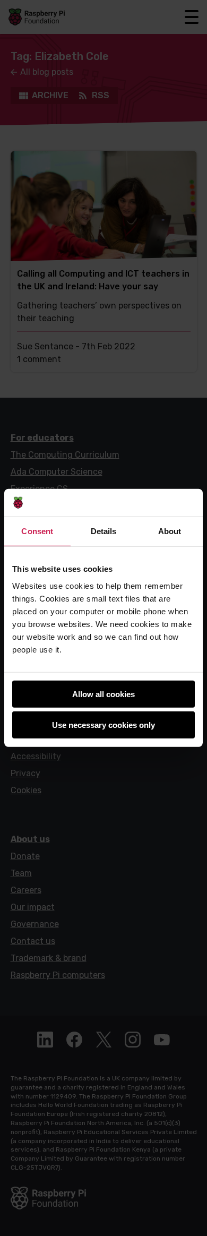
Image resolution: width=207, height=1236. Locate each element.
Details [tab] (104, 531)
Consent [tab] (37, 531)
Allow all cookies (103, 694)
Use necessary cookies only (103, 724)
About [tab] (170, 531)
